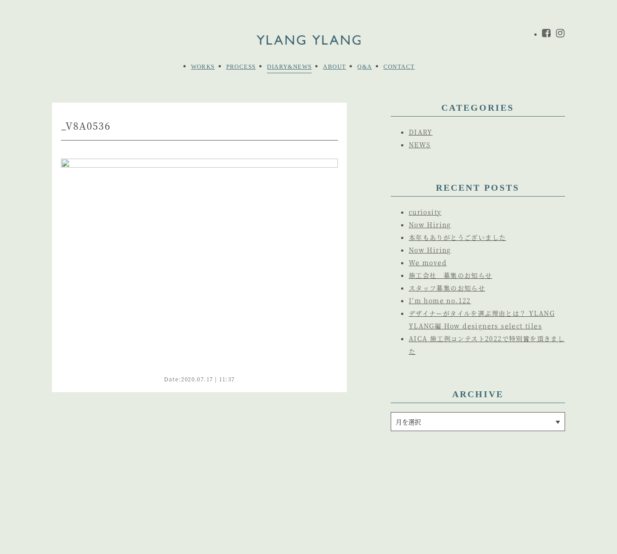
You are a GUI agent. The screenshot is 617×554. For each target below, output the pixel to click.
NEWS (420, 144)
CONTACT (399, 66)
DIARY (421, 131)
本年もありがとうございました (457, 237)
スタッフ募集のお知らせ (447, 287)
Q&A (364, 66)
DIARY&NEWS (289, 66)
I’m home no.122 (440, 300)
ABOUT (334, 66)
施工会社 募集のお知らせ (450, 275)
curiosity (425, 211)
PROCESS (241, 66)
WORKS (203, 66)
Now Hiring (430, 224)
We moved (428, 262)
